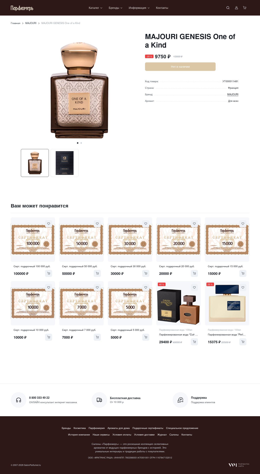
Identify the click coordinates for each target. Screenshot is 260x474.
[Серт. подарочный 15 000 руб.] (227, 239)
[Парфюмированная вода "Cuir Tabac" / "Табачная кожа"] (178, 303)
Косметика (80, 428)
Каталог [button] (94, 8)
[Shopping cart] (245, 8)
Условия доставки (144, 434)
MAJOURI (30, 23)
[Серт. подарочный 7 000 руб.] (81, 303)
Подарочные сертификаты (147, 428)
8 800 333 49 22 (39, 398)
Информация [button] (137, 8)
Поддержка (199, 398)
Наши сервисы (101, 434)
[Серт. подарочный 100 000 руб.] (33, 239)
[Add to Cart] (48, 273)
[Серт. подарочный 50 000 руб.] (81, 239)
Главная (15, 23)
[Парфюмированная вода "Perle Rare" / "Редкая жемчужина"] (227, 303)
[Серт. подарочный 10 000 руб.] (33, 303)
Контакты (162, 8)
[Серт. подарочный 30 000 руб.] (130, 239)
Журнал (162, 434)
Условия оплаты (121, 434)
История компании (79, 434)
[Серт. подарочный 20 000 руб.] (178, 239)
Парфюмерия (97, 428)
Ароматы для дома (119, 428)
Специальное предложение (182, 428)
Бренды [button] (114, 8)
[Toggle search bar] (228, 8)
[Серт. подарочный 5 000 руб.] (130, 303)
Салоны (174, 434)
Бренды (66, 428)
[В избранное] (48, 223)
